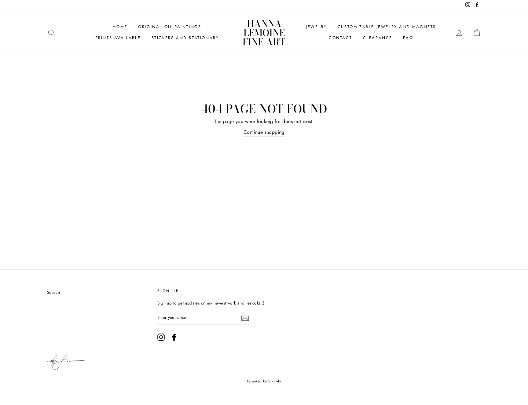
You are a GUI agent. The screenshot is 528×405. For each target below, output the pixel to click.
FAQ (408, 38)
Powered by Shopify (264, 381)
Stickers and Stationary (185, 38)
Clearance (377, 38)
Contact (340, 38)
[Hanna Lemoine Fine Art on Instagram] (161, 337)
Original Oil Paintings (169, 27)
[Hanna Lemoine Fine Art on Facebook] (174, 337)
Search (53, 292)
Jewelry (316, 27)
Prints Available (118, 38)
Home (120, 27)
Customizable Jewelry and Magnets (387, 27)
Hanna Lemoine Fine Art (264, 32)
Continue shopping (264, 132)
